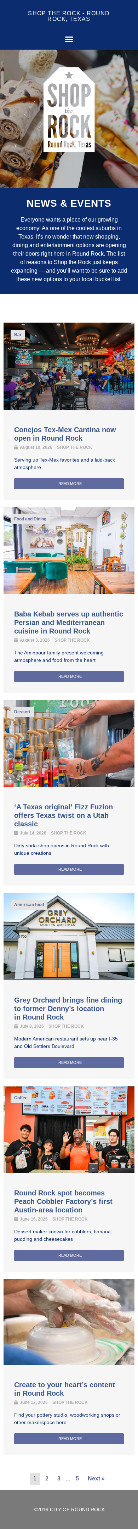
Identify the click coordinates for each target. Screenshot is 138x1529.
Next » (96, 1478)
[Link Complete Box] (69, 600)
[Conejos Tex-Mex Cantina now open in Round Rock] (69, 407)
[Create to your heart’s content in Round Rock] (69, 1362)
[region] (69, 119)
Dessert (22, 711)
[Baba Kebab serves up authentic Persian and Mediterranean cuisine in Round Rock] (69, 592)
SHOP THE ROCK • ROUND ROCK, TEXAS (69, 16)
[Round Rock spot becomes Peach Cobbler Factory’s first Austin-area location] (69, 1170)
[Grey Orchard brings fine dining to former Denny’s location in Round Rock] (69, 978)
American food (29, 904)
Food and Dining (30, 519)
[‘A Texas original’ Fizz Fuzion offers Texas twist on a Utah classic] (69, 784)
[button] (69, 39)
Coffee (21, 1097)
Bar (18, 334)
